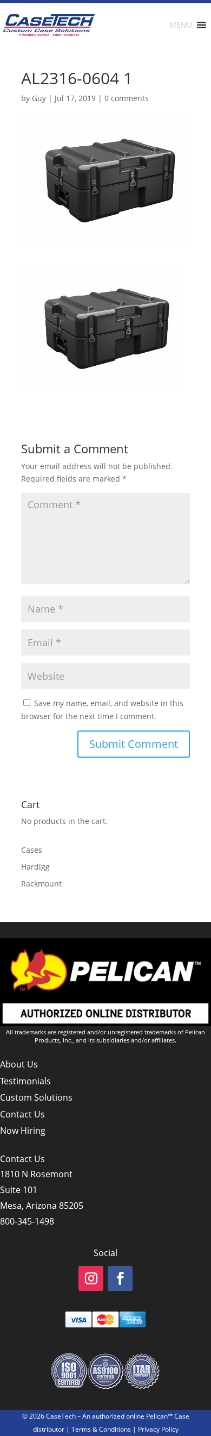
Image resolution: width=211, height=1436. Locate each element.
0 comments (126, 98)
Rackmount (41, 883)
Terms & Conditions (101, 1429)
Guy (39, 98)
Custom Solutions (36, 1097)
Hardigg (35, 866)
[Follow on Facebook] (120, 1278)
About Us (19, 1064)
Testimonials (25, 1081)
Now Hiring (22, 1131)
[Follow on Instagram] (90, 1278)
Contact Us (22, 1114)
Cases (31, 850)
